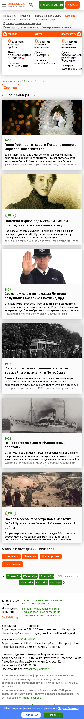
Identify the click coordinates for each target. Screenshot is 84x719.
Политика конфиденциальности (41, 615)
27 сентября (30, 576)
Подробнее (31, 714)
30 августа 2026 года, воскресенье (42, 44)
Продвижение (43, 600)
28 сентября (46, 576)
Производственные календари (22, 23)
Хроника (70, 15)
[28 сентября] (3, 95)
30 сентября (26, 582)
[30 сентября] (33, 95)
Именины (25, 15)
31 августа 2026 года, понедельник (69, 44)
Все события (12, 564)
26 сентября (13, 576)
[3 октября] (64, 582)
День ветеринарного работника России (72, 56)
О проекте (28, 600)
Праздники (9, 15)
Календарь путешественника (20, 27)
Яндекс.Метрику (68, 708)
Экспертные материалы (56, 27)
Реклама (58, 600)
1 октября (41, 582)
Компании (9, 19)
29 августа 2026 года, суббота (16, 44)
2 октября (55, 582)
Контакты (28, 603)
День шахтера (40, 54)
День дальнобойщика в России (19, 55)
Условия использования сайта (40, 608)
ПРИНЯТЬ (53, 714)
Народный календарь (48, 15)
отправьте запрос (30, 697)
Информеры (42, 603)
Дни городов (50, 556)
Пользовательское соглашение (41, 612)
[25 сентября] (4, 576)
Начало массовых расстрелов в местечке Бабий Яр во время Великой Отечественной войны (40, 523)
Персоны (24, 19)
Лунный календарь (45, 19)
